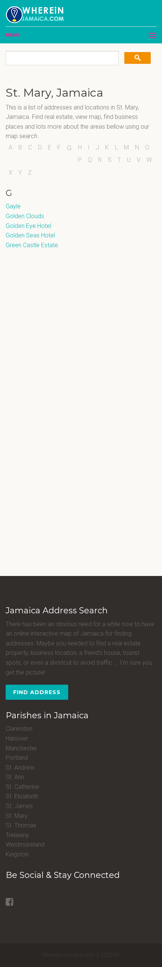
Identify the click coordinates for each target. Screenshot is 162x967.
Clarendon (19, 728)
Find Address (37, 692)
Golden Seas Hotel (30, 235)
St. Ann (15, 777)
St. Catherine (22, 786)
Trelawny (17, 835)
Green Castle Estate (32, 245)
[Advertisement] (53, 297)
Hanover (17, 738)
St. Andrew (20, 767)
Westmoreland (25, 844)
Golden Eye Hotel (28, 225)
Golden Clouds (25, 216)
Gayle (13, 206)
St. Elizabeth (22, 796)
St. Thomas (21, 825)
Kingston (17, 854)
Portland (17, 757)
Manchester (21, 748)
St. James (19, 806)
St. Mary (17, 815)
